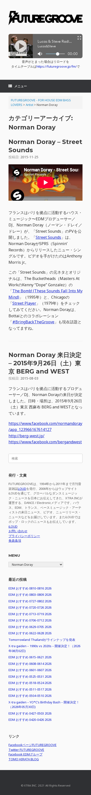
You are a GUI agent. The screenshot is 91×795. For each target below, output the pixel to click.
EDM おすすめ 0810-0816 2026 (29, 588)
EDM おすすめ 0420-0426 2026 (29, 719)
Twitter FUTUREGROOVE (26, 749)
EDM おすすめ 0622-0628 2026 (29, 633)
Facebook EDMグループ (25, 754)
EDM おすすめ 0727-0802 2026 (29, 601)
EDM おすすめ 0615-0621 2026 (29, 657)
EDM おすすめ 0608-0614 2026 (29, 663)
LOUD (22, 488)
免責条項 (14, 540)
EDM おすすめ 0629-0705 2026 (29, 627)
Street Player (24, 303)
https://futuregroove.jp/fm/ (56, 66)
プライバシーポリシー (24, 536)
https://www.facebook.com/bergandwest (45, 442)
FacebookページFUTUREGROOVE (32, 745)
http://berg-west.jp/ (26, 435)
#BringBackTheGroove (33, 322)
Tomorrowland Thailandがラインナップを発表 (41, 639)
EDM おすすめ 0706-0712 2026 (29, 620)
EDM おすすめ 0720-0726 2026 (29, 607)
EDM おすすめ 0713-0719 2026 (29, 614)
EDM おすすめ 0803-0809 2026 (29, 594)
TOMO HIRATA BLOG (23, 759)
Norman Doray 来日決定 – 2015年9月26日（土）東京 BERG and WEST (45, 363)
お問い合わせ (17, 531)
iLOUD (12, 526)
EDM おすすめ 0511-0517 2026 (29, 689)
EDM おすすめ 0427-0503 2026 (29, 713)
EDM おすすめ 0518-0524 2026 (29, 683)
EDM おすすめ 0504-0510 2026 (29, 695)
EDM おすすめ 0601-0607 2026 (29, 670)
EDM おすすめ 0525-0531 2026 (29, 676)
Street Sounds (48, 237)
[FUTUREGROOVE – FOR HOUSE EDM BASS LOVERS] (45, 19)
